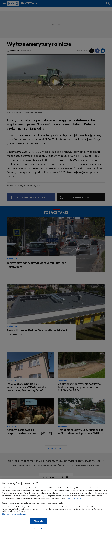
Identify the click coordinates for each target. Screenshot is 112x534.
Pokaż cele (38, 529)
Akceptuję (38, 521)
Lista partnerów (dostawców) (14, 514)
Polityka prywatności (75, 498)
